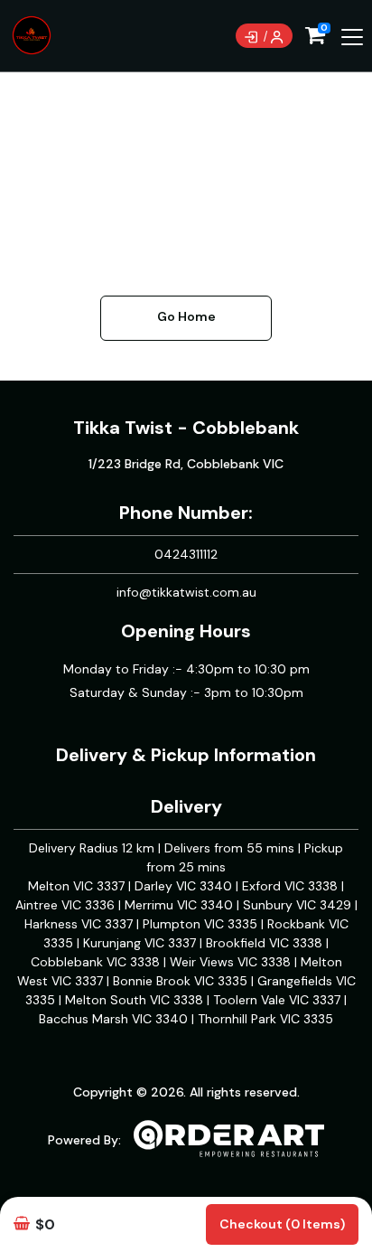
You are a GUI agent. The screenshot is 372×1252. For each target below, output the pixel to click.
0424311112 (186, 554)
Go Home (186, 316)
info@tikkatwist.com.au (186, 592)
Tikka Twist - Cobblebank (186, 427)
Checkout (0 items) (282, 1224)
